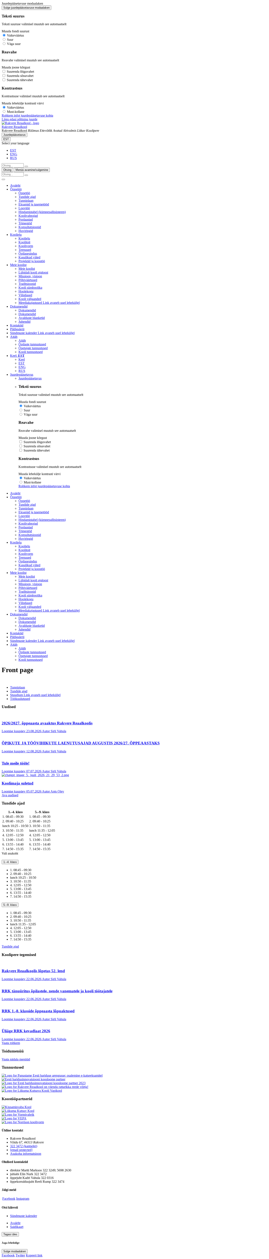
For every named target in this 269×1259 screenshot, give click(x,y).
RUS (13, 158)
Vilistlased (25, 295)
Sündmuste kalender (42, 333)
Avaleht (15, 185)
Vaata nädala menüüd (16, 1059)
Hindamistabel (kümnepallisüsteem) (42, 212)
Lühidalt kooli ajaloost (33, 272)
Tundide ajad (27, 197)
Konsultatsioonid (29, 227)
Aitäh (13, 336)
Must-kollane (15, 111)
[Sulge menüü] (3, 179)
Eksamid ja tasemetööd (33, 204)
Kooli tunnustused (30, 352)
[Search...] (26, 166)
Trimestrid (25, 223)
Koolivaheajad (28, 215)
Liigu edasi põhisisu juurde (19, 119)
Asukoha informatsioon (25, 1153)
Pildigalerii (17, 329)
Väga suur (14, 44)
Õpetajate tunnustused (33, 348)
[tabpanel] (134, 831)
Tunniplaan (25, 200)
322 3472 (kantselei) (23, 1146)
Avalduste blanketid (31, 318)
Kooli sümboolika (30, 287)
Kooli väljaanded (29, 299)
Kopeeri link (34, 1255)
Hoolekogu (25, 291)
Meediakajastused (49, 302)
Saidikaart (16, 1227)
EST (6, 139)
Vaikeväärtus (15, 35)
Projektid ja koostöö (31, 261)
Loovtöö (24, 208)
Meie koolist (18, 265)
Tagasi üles (10, 1234)
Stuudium (35, 695)
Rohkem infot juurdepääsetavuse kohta (27, 115)
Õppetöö (16, 189)
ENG (13, 154)
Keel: (17, 355)
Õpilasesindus (27, 253)
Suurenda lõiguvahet (20, 71)
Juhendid (24, 321)
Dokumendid (19, 306)
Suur (10, 39)
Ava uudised (10, 795)
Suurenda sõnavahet (20, 76)
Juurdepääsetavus (14, 134)
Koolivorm (25, 246)
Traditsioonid (27, 284)
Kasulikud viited (29, 257)
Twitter (20, 1255)
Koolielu (16, 234)
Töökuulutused (20, 699)
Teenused (24, 250)
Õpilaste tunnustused (32, 344)
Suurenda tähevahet (20, 80)
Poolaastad (25, 219)
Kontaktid (16, 325)
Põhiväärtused (27, 280)
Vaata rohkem (11, 1043)
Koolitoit (24, 242)
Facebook (8, 1198)
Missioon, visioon (30, 276)
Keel (21, 359)
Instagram (22, 1198)
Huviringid (25, 231)
